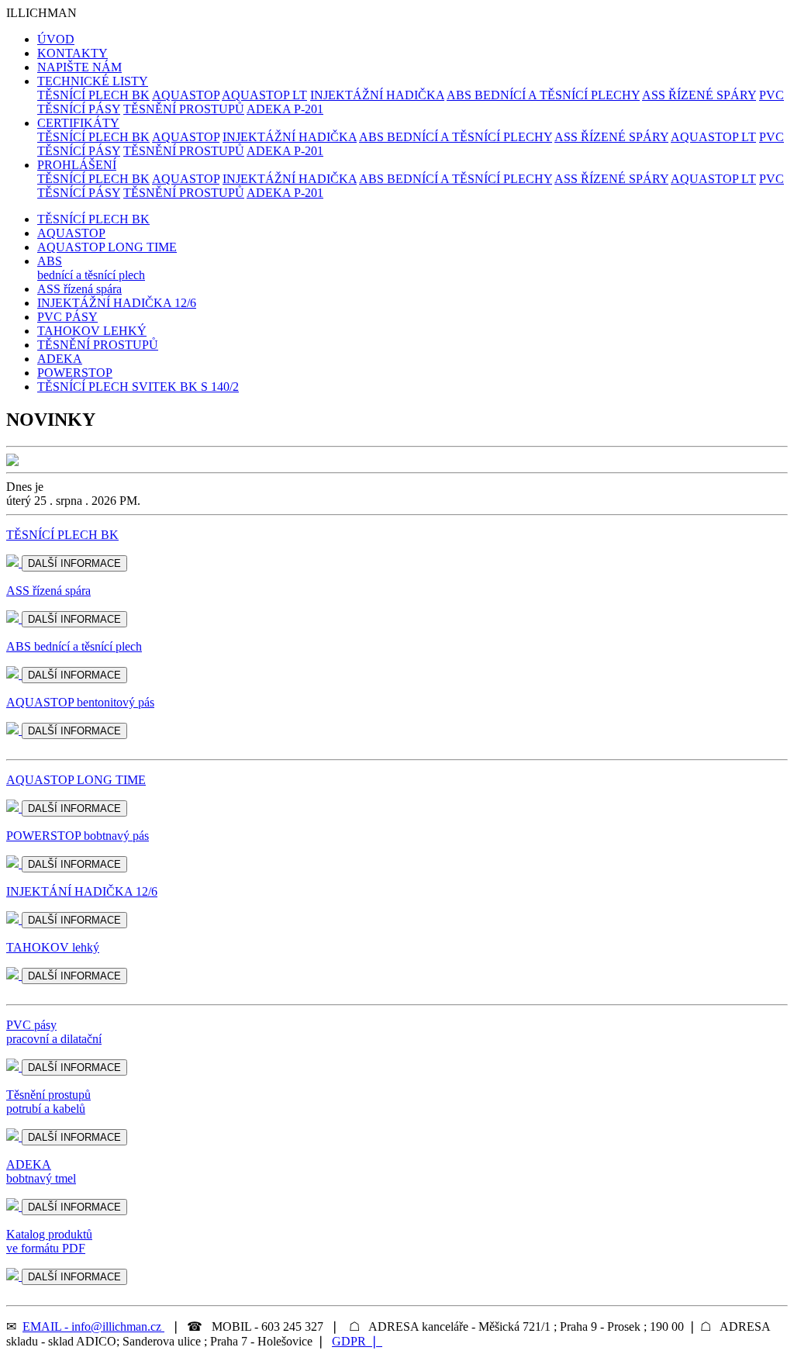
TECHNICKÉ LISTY (92, 81)
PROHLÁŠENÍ (76, 164)
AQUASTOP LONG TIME (107, 247)
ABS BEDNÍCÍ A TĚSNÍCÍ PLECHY (543, 95)
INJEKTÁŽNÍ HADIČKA (377, 95)
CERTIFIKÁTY (78, 123)
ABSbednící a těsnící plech (91, 268)
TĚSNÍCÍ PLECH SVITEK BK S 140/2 (138, 386)
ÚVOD (55, 39)
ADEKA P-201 (285, 109)
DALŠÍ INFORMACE (74, 563)
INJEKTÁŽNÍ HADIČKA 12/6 (116, 302)
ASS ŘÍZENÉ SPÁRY (699, 95)
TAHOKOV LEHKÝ (92, 330)
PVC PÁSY (67, 316)
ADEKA (59, 358)
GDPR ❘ (357, 1341)
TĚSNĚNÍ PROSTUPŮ (183, 109)
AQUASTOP (185, 95)
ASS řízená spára (79, 288)
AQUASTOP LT (264, 95)
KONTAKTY (72, 53)
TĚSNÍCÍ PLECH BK (93, 95)
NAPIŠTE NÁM (79, 67)
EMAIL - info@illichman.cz (93, 1326)
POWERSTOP (74, 372)
